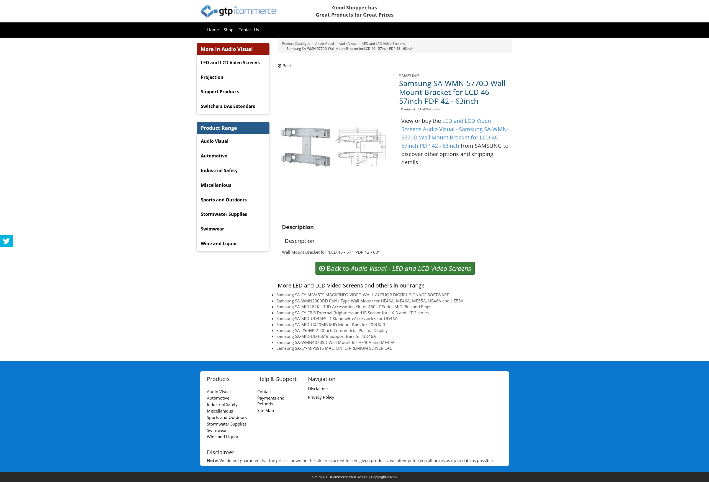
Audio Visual (214, 141)
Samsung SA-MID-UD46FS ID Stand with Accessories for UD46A (337, 318)
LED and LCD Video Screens (230, 62)
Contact (264, 391)
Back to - (398, 268)
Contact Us (248, 29)
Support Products (220, 92)
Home (213, 29)
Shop (228, 29)
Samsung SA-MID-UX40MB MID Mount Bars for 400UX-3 (330, 324)
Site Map (265, 410)
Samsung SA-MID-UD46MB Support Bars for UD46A (326, 336)
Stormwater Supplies (224, 214)
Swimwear (212, 229)
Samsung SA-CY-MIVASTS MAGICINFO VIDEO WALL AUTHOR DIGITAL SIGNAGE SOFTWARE (362, 294)
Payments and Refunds (270, 400)
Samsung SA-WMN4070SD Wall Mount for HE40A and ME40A (335, 342)
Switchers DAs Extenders (228, 106)
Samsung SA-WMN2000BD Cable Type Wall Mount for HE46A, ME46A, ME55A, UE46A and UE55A (370, 301)
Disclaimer (318, 388)
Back (286, 65)
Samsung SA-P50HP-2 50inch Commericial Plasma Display (332, 330)
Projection (212, 77)
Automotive (214, 156)
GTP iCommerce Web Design (345, 477)
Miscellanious (216, 185)
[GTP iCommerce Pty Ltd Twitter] (6, 241)
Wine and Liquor (219, 243)
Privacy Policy (321, 397)
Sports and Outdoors (224, 200)
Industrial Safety (219, 170)
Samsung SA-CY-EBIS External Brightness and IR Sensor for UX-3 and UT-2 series (352, 312)
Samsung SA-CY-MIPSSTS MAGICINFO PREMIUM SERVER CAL (334, 348)
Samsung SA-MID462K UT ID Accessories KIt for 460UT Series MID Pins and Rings (353, 306)
